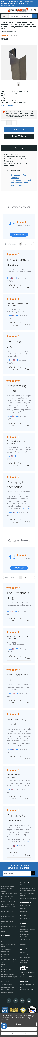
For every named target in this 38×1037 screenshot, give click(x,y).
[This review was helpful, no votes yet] (25, 287)
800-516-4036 (9, 1)
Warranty (23, 944)
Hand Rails (23, 911)
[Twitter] (15, 1000)
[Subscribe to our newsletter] (33, 873)
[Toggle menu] (2, 10)
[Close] (36, 2)
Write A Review (19, 235)
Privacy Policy (24, 934)
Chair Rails (23, 908)
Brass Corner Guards (8, 896)
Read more (25, 508)
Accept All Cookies (19, 1033)
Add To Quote (20, 136)
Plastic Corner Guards (8, 901)
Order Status (24, 932)
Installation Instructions (8, 959)
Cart (35, 10)
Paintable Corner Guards (28, 898)
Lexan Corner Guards (8, 899)
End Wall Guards (25, 906)
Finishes (4, 957)
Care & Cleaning (6, 949)
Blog (2, 939)
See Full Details (7, 105)
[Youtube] (22, 1000)
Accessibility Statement (27, 929)
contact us (20, 1)
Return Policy (24, 937)
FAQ (2, 941)
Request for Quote (7, 992)
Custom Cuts (5, 951)
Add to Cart (20, 129)
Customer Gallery (25, 955)
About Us (23, 952)
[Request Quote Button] (4, 1026)
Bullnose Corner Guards (27, 891)
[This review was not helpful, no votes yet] (29, 287)
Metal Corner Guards (7, 886)
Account (23, 926)
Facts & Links (5, 954)
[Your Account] (31, 10)
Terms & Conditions (26, 942)
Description (19, 148)
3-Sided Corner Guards (27, 888)
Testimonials (24, 960)
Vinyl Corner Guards (7, 904)
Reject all (19, 1029)
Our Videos (24, 962)
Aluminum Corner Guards (9, 894)
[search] (34, 16)
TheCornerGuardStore (8, 31)
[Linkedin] (29, 1001)
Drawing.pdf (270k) (18, 175)
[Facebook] (8, 1000)
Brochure (4, 972)
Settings (19, 1024)
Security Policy (25, 939)
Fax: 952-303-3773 (7, 987)
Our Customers (25, 957)
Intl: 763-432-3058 (7, 989)
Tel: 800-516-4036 (7, 984)
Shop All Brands (25, 919)
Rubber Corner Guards (8, 926)
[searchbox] (11, 244)
